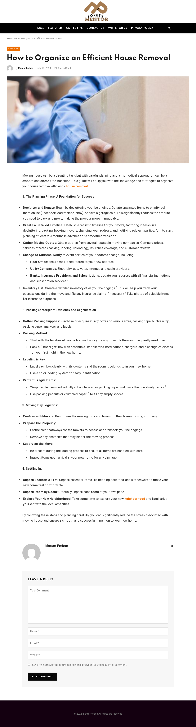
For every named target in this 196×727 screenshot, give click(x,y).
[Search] (169, 28)
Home (40, 28)
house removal (77, 186)
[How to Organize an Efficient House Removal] (98, 119)
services (13, 48)
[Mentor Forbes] (98, 11)
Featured (55, 28)
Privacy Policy (142, 28)
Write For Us (117, 28)
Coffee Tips (74, 28)
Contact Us (95, 28)
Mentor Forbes (25, 68)
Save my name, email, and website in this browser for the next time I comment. (79, 664)
